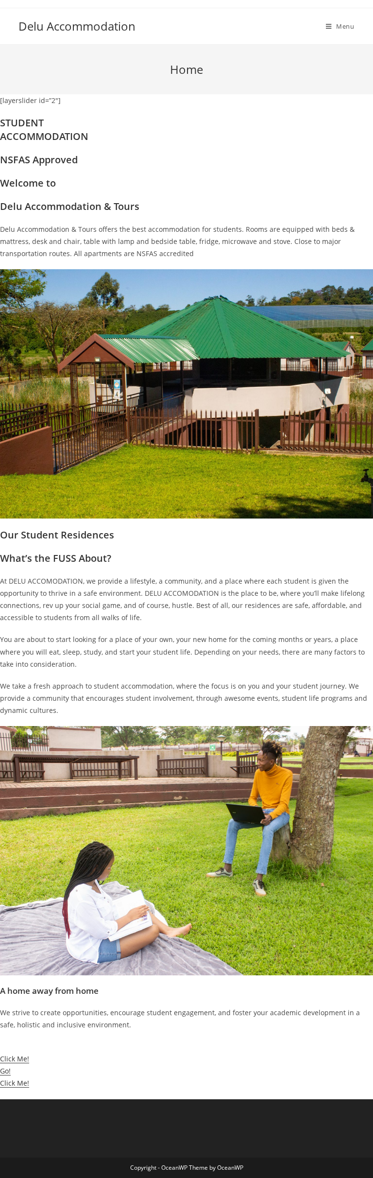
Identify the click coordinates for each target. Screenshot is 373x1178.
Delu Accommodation (77, 26)
